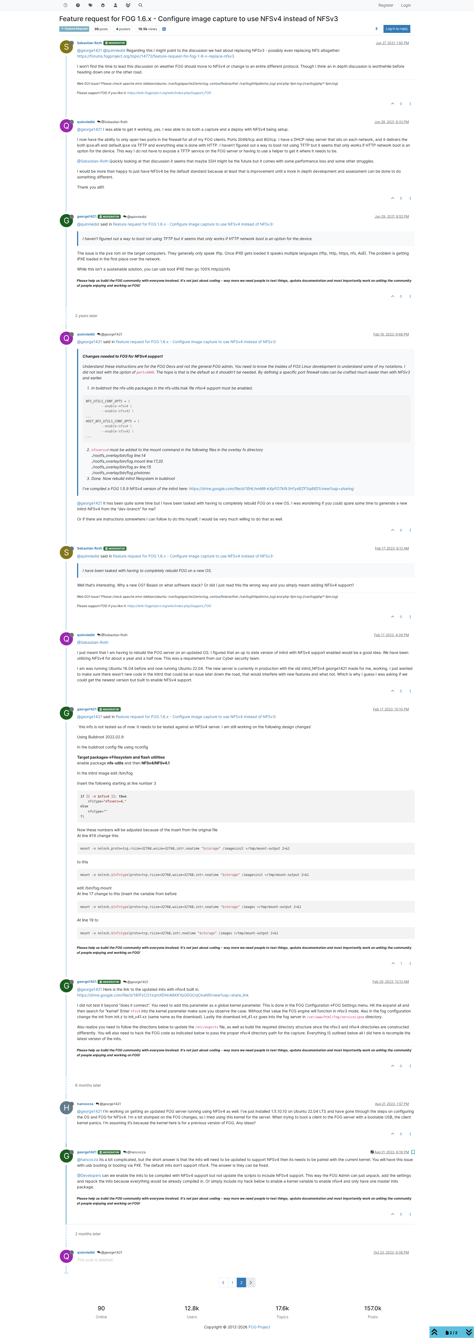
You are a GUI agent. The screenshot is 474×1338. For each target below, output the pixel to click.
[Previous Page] (223, 1282)
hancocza (85, 1104)
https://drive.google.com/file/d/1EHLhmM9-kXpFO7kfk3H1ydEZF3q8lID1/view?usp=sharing (271, 488)
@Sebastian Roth (114, 122)
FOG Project (259, 1327)
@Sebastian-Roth (92, 161)
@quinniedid (114, 50)
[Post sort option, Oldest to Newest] (376, 29)
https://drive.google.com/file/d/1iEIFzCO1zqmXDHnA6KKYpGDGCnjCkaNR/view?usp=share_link (163, 995)
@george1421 (89, 50)
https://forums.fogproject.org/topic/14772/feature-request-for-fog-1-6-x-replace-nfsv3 (155, 56)
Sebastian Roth (89, 43)
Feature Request (76, 28)
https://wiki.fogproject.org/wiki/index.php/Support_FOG (169, 93)
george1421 (87, 216)
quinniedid (86, 122)
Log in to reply (397, 29)
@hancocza (136, 1152)
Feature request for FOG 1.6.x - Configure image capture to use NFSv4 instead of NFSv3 (192, 224)
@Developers (89, 1175)
